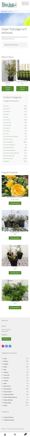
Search (15, 434)
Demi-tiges (8, 125)
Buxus (6, 117)
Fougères (7, 128)
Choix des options (7, 88)
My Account (5, 434)
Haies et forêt (8, 139)
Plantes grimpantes (10, 150)
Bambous (7, 111)
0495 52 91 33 (6, 339)
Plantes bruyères (9, 147)
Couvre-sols (8, 122)
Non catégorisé (9, 142)
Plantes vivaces (9, 158)
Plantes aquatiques (10, 144)
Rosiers (7, 161)
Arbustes (7, 109)
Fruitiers (7, 131)
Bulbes (7, 114)
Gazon (7, 133)
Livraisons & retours (8, 417)
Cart (23, 433)
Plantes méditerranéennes (12, 153)
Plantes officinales (10, 155)
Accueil (4, 11)
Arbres (7, 106)
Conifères (7, 120)
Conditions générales (9, 420)
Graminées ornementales (11, 136)
